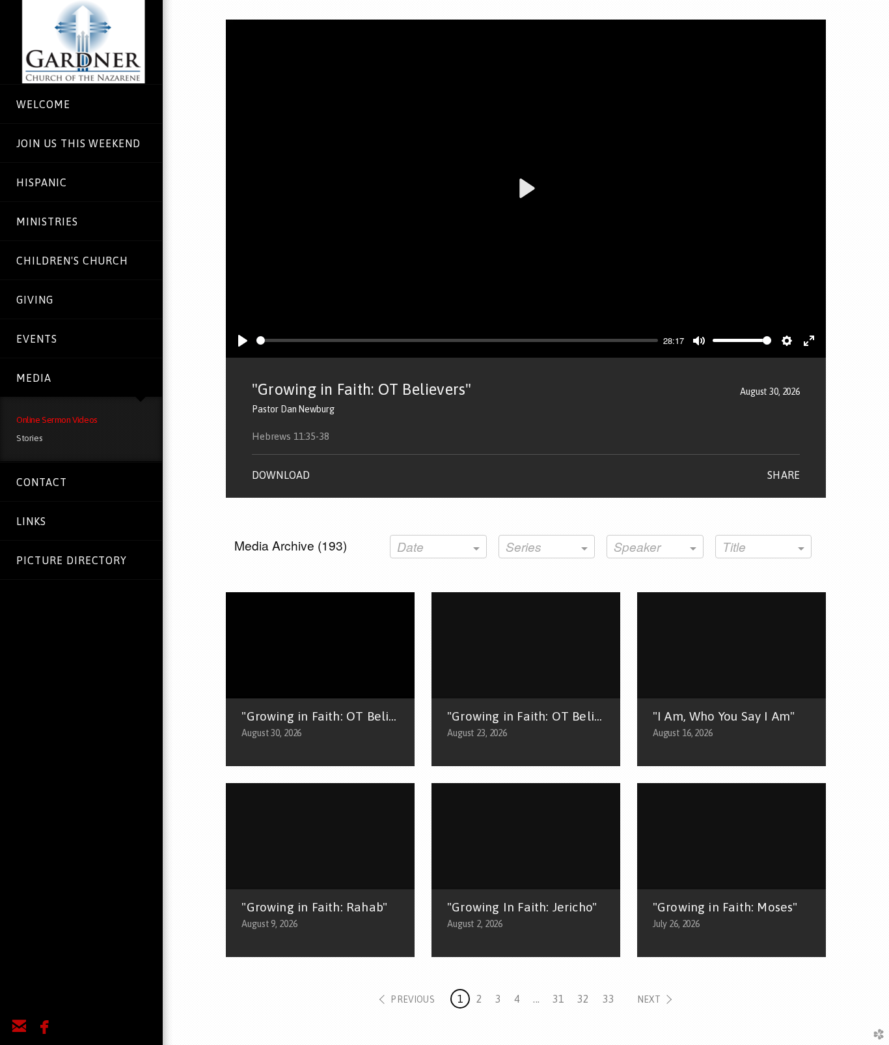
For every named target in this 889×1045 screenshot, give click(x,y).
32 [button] (583, 999)
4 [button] (517, 999)
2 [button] (479, 999)
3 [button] (498, 999)
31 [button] (558, 999)
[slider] (457, 340)
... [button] (536, 999)
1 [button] (460, 999)
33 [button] (608, 999)
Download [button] (281, 475)
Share (783, 475)
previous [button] (412, 999)
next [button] (649, 999)
